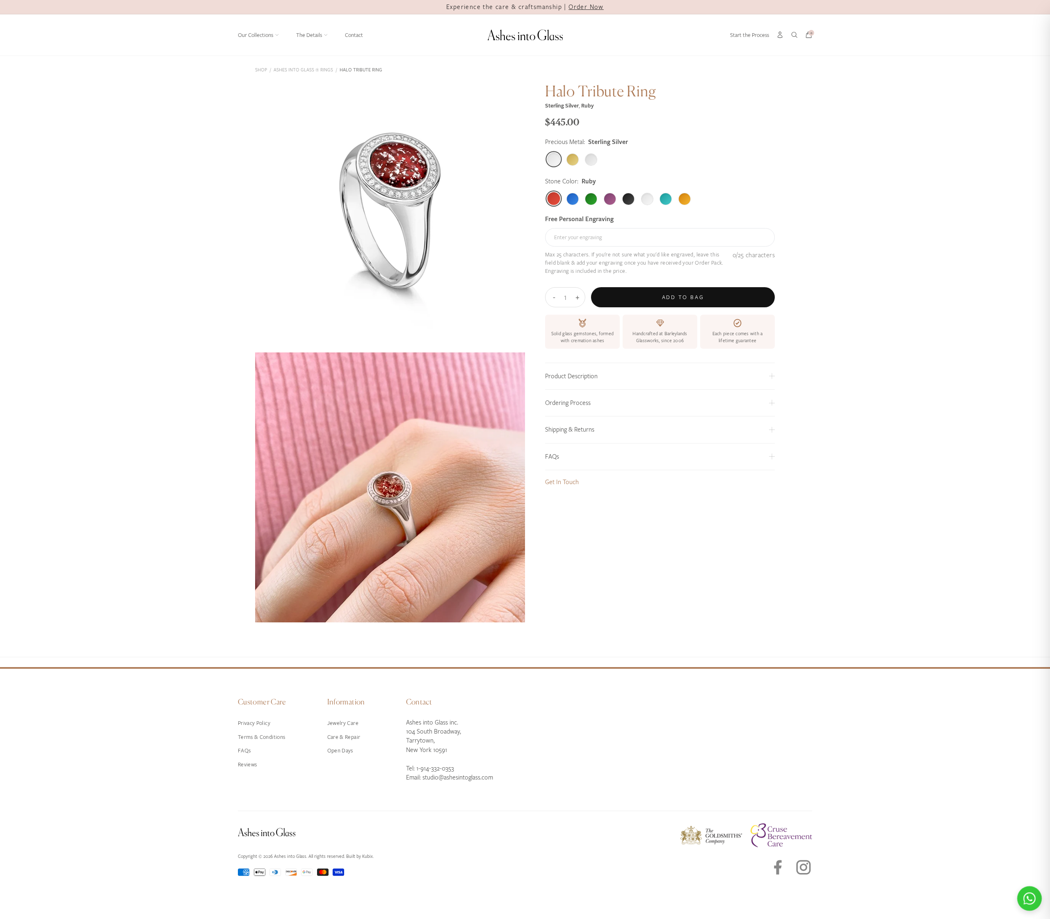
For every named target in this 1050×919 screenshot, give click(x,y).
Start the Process (749, 34)
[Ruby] (554, 198)
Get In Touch (562, 482)
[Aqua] (665, 198)
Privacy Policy (254, 723)
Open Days (340, 750)
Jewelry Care (342, 723)
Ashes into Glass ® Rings (303, 70)
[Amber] (684, 198)
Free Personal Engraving (579, 219)
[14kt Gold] (572, 159)
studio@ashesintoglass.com (457, 777)
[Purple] (610, 198)
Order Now (586, 7)
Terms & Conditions (261, 737)
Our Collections (255, 34)
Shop (261, 70)
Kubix (367, 856)
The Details (309, 34)
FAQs (244, 750)
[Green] (591, 198)
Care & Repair (344, 737)
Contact (354, 34)
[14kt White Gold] (591, 159)
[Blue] (572, 198)
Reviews (247, 764)
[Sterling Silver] (554, 159)
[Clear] (647, 198)
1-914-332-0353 (435, 768)
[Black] (628, 198)
